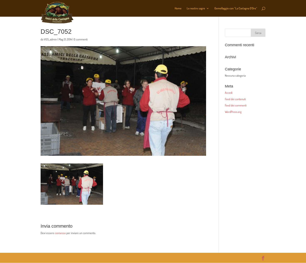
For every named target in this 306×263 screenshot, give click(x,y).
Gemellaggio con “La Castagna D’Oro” (235, 8)
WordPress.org (233, 111)
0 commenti (81, 39)
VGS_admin (50, 39)
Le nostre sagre (196, 8)
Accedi (229, 92)
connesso (60, 233)
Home (178, 8)
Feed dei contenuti (235, 99)
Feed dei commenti (236, 105)
